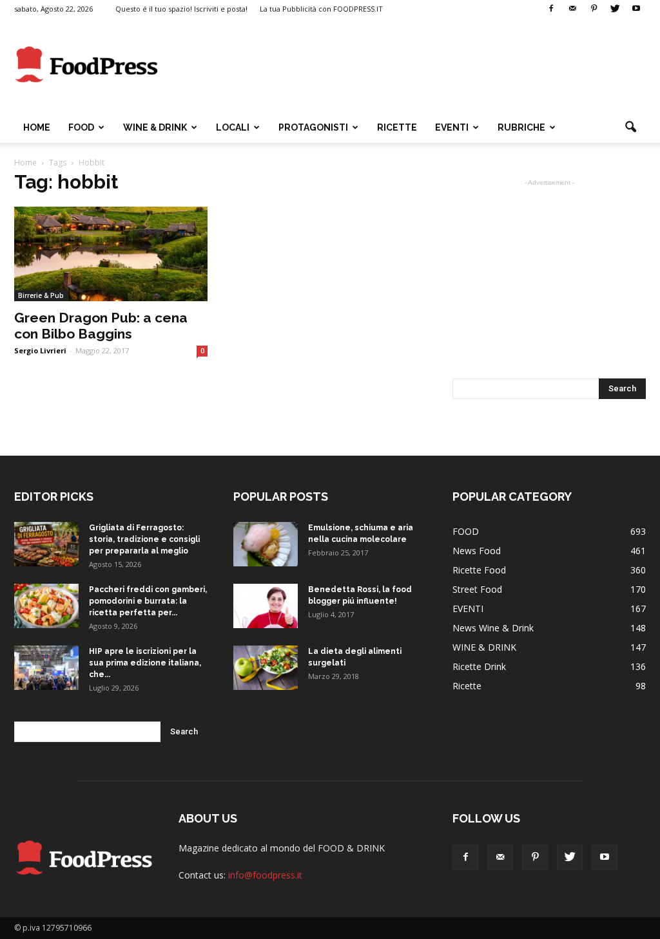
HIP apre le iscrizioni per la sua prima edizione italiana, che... (145, 663)
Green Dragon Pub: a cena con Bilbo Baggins (101, 326)
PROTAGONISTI (313, 127)
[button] (630, 127)
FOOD (81, 127)
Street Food (477, 589)
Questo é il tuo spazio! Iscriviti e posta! (181, 9)
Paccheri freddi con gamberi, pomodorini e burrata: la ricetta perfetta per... (148, 601)
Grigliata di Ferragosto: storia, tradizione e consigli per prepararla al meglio (144, 539)
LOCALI (232, 127)
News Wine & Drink (493, 628)
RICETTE (397, 127)
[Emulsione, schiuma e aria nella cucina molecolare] (265, 544)
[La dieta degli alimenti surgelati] (265, 668)
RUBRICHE (521, 127)
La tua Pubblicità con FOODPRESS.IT (321, 9)
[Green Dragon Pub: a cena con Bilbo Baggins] (111, 254)
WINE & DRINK (155, 127)
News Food (476, 550)
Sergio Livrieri (40, 350)
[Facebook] (551, 9)
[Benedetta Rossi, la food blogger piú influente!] (265, 606)
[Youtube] (636, 9)
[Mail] (572, 9)
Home (36, 127)
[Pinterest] (593, 9)
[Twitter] (615, 9)
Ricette (466, 686)
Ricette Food (479, 570)
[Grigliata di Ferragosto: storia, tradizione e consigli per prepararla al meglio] (46, 544)
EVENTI (452, 127)
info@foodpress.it (265, 875)
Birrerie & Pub (41, 295)
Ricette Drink (479, 666)
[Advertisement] (411, 65)
